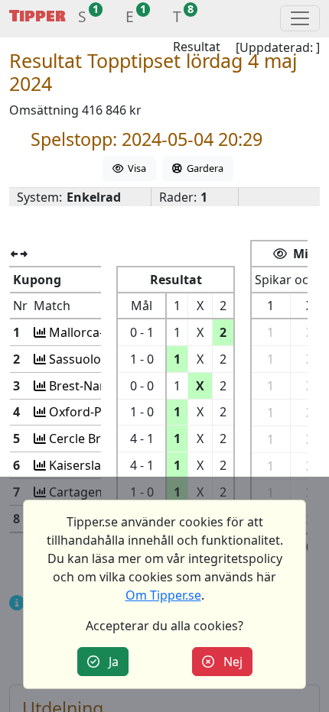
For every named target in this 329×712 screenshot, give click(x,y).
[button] (82, 18)
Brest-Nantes (85, 385)
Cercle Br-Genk (90, 438)
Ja (109, 661)
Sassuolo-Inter (89, 359)
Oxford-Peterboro (100, 411)
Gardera (202, 168)
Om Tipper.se (163, 595)
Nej (228, 661)
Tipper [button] (37, 16)
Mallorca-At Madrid (103, 332)
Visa (134, 168)
